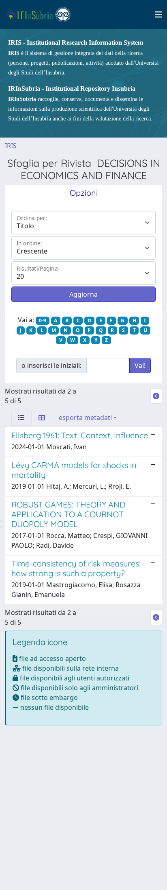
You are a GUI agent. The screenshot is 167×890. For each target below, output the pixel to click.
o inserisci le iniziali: (51, 365)
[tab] (21, 417)
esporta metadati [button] (85, 417)
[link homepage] (42, 14)
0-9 (42, 320)
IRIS (11, 145)
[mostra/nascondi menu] (158, 15)
